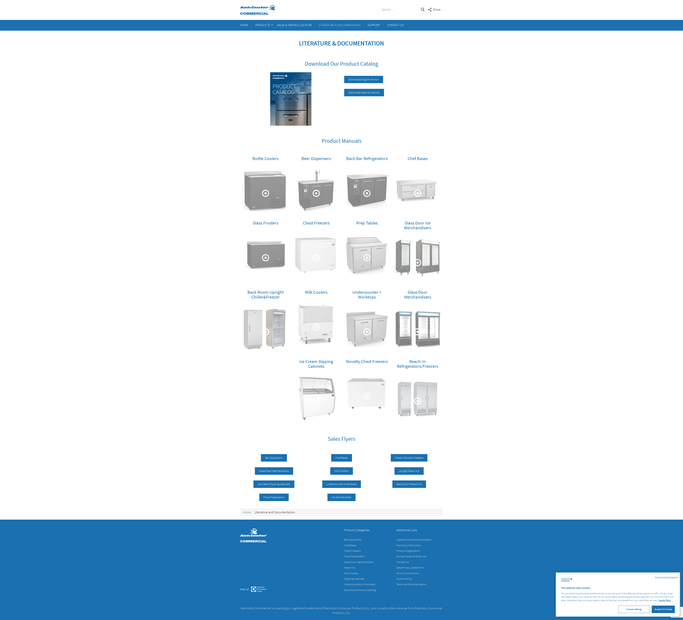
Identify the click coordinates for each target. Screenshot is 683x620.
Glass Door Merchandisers (274, 471)
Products (262, 25)
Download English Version (363, 79)
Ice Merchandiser (341, 497)
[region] (618, 594)
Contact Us (395, 25)
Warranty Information (408, 545)
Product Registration (408, 551)
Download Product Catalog (360, 590)
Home (244, 25)
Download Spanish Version (364, 92)
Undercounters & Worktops (359, 584)
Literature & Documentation (339, 25)
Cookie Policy (404, 578)
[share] (435, 10)
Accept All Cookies (663, 609)
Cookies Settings (634, 609)
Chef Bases (341, 457)
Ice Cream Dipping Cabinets (274, 484)
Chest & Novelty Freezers (409, 457)
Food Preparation (274, 497)
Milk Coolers (342, 471)
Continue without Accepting (666, 577)
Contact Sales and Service (411, 556)
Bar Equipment (274, 457)
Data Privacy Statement (409, 567)
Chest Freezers (352, 551)
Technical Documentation (411, 584)
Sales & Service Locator (294, 25)
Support (373, 25)
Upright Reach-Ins (409, 471)
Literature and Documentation (414, 539)
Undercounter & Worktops (342, 484)
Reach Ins (349, 567)
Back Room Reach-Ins (409, 484)
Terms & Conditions (407, 573)
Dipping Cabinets (354, 578)
